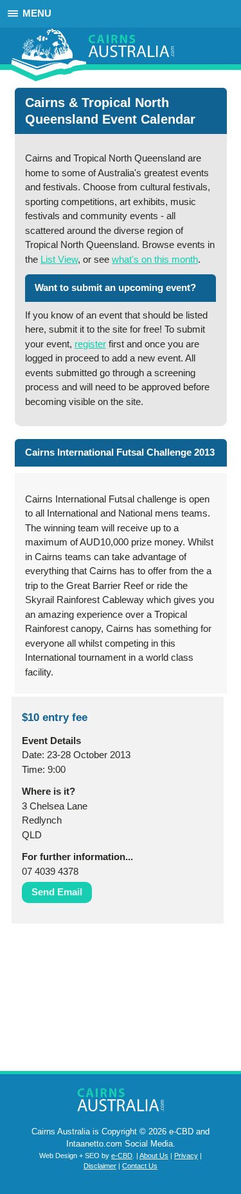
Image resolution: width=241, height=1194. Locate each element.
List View (59, 259)
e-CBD (121, 1155)
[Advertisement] (76, 1000)
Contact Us (139, 1166)
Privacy (186, 1155)
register (90, 343)
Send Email (56, 891)
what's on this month (155, 259)
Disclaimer (100, 1166)
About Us (153, 1155)
